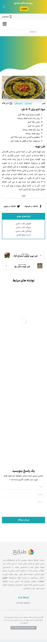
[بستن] (4, 7)
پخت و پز (27, 55)
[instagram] (39, 17)
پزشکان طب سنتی (23, 231)
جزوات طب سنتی (23, 227)
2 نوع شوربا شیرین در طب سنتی (26, 415)
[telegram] (35, 17)
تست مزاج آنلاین (23, 234)
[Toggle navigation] (4, 24)
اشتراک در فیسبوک (31, 206)
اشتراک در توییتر (10, 206)
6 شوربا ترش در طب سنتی (26, 331)
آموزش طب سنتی (23, 223)
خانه (36, 55)
